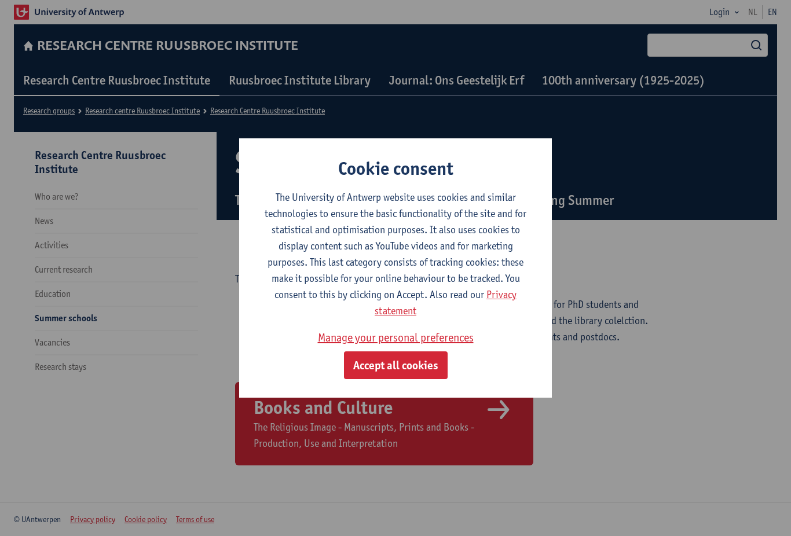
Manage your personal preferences (396, 337)
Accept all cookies (395, 365)
